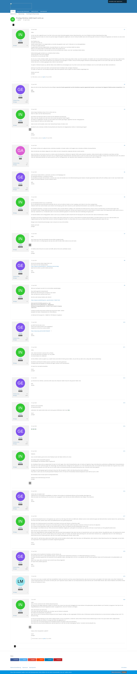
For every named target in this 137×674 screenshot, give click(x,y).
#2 (124, 84)
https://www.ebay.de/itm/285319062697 (40, 331)
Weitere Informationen (116, 672)
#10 (124, 322)
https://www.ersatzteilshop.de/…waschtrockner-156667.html (45, 300)
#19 (124, 576)
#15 (124, 451)
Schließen (124, 672)
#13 (124, 402)
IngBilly (19, 20)
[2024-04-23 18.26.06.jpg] (31, 483)
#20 (124, 599)
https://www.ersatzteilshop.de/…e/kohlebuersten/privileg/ (45, 266)
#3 (124, 109)
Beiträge (15, 45)
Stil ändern (124, 667)
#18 (124, 551)
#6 (124, 197)
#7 (124, 233)
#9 (124, 285)
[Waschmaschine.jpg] (31, 627)
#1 (124, 29)
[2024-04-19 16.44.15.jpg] (31, 245)
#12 (124, 378)
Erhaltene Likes (16, 100)
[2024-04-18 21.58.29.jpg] (31, 129)
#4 (124, 145)
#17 (124, 516)
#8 (124, 260)
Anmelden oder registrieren (115, 1)
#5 (124, 172)
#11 (124, 347)
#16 (124, 491)
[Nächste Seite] (17, 25)
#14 (124, 426)
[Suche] (125, 1)
